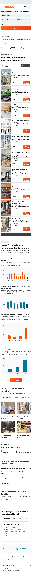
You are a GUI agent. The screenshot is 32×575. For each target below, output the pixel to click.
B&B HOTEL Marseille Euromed (20, 120)
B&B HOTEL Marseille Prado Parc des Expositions (20, 88)
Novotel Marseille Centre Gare (19, 105)
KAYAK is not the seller (8, 565)
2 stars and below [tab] (25, 397)
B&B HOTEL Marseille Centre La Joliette (20, 153)
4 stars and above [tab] (6, 397)
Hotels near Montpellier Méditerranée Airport (14, 531)
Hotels (10, 546)
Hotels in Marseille (24, 548)
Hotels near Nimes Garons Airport (11, 533)
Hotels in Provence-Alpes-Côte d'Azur (10, 548)
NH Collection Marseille (17, 219)
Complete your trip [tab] (17, 518)
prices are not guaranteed (7, 560)
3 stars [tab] (16, 397)
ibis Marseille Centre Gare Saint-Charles (20, 185)
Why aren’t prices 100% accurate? (11, 570)
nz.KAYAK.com (4, 546)
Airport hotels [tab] (6, 518)
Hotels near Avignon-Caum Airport (12, 535)
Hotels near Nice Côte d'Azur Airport (12, 529)
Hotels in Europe (16, 546)
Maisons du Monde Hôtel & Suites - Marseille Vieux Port (20, 202)
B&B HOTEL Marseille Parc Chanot (18, 72)
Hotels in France (25, 546)
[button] (2, 6)
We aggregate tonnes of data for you (11, 568)
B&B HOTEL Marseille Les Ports (20, 136)
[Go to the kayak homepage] (9, 7)
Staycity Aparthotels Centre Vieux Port (19, 170)
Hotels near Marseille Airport (10, 527)
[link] (16, 380)
